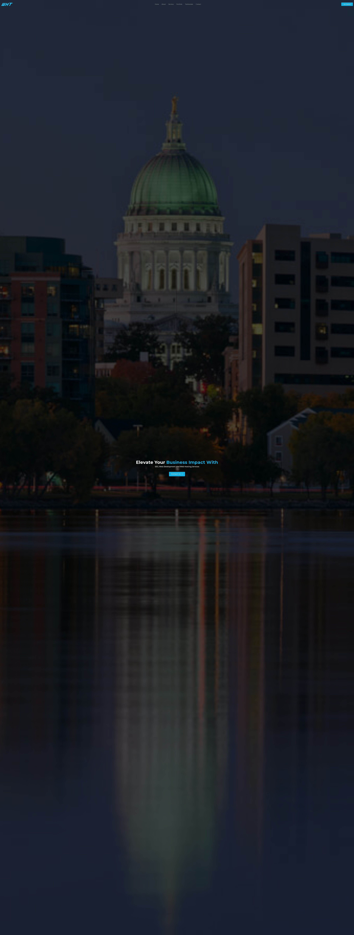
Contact (198, 4)
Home (157, 4)
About (164, 4)
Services (171, 4)
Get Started (347, 4)
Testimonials (189, 4)
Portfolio (179, 4)
